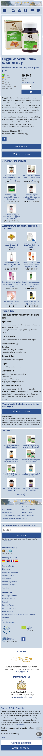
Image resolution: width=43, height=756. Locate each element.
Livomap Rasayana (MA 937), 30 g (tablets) (31, 489)
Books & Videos (27, 513)
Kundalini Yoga (27, 507)
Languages (32, 11)
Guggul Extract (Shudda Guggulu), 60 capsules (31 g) (31, 177)
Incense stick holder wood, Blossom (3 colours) (11, 245)
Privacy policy (7, 611)
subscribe (21, 535)
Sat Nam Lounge (8, 585)
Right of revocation (9, 608)
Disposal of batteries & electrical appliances (18, 614)
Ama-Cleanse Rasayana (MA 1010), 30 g (11, 489)
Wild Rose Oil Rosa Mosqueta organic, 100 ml (11, 264)
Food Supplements (28, 515)
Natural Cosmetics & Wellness (11, 518)
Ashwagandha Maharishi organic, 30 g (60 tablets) (31, 446)
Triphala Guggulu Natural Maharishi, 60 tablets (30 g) (11, 177)
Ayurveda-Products (28, 510)
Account (19, 11)
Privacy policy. (22, 724)
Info (25, 11)
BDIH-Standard (12, 642)
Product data (21, 146)
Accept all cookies (21, 747)
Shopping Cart (38, 11)
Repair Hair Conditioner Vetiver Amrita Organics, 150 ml (31, 284)
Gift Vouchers (7, 578)
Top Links (25, 518)
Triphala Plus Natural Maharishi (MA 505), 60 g (11, 460)
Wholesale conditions (10, 572)
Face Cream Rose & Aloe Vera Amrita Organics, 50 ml (11, 284)
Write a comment (21, 154)
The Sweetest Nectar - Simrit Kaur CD (11, 302)
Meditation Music (7, 513)
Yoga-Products (7, 510)
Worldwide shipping (9, 547)
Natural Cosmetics (10, 639)
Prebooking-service (9, 581)
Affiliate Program (8, 575)
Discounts (6, 569)
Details (3, 738)
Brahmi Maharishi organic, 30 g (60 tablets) (11, 446)
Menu (6, 11)
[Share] (4, 139)
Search (13, 11)
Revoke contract (9, 622)
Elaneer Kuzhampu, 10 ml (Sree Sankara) (31, 302)
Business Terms (8, 605)
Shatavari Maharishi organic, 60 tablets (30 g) (31, 460)
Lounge (21, 503)
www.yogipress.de (22, 672)
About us (5, 618)
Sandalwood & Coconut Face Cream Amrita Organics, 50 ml (31, 264)
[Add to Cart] (31, 92)
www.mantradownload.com (21, 697)
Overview (5, 507)
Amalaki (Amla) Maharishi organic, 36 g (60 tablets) (11, 475)
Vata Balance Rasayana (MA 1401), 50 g (31, 475)
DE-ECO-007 (30, 630)
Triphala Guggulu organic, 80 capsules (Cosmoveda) (11, 197)
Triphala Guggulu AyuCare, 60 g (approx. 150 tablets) (31, 197)
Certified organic (29, 628)
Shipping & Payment (10, 595)
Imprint (5, 602)
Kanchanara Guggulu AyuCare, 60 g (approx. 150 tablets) (11, 216)
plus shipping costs (28, 82)
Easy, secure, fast (7, 553)
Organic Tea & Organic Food (11, 515)
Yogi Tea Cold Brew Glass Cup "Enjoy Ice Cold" (31, 245)
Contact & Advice (8, 599)
